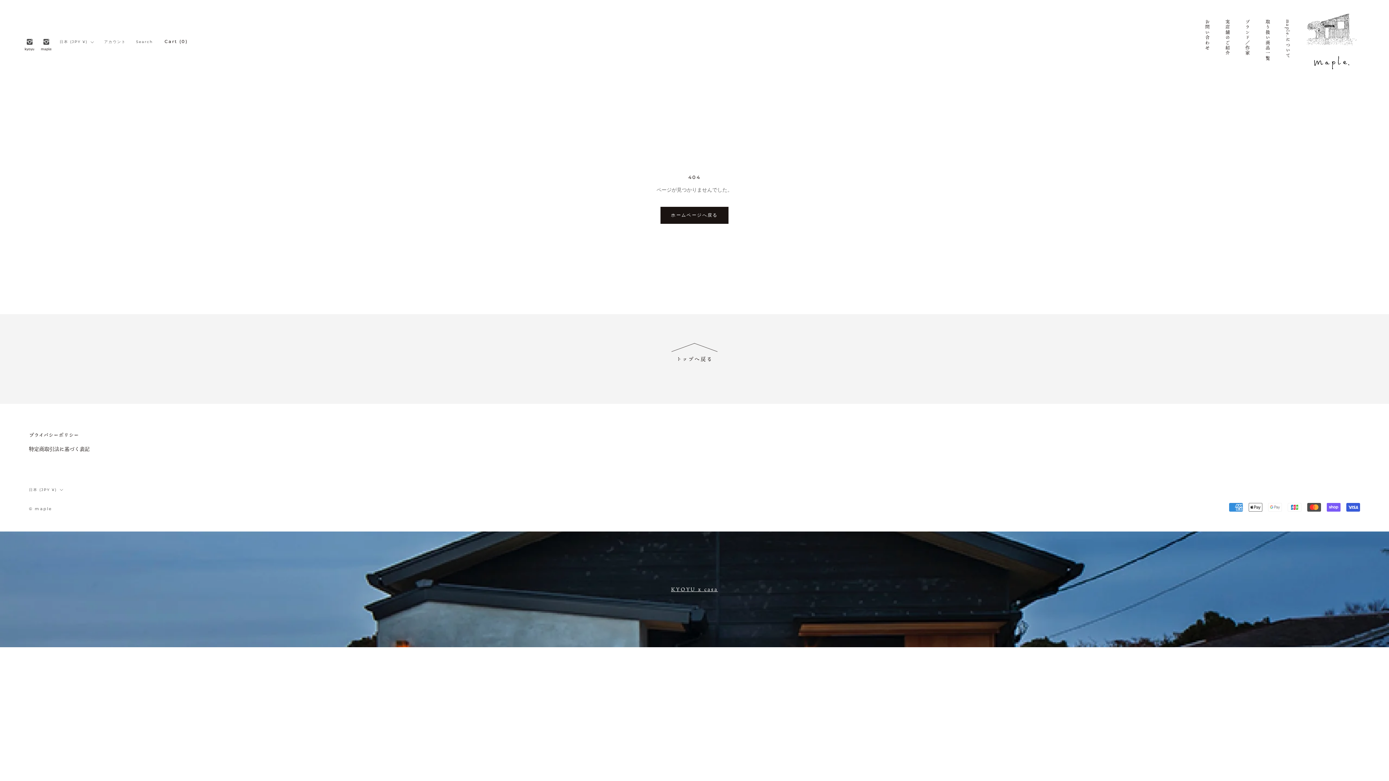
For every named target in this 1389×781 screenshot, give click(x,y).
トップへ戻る (694, 359)
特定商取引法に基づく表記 (59, 449)
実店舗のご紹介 (1227, 38)
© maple (40, 508)
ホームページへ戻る (694, 215)
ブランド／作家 (1247, 38)
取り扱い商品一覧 (1267, 40)
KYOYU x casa (694, 589)
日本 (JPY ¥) (74, 41)
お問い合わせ (1207, 35)
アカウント (115, 41)
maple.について (1287, 39)
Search (144, 41)
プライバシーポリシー (54, 435)
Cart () (176, 41)
